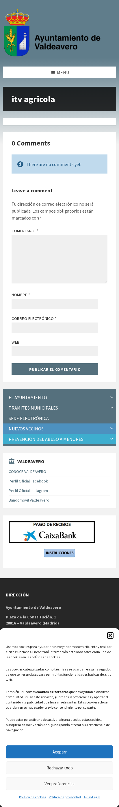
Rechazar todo (60, 768)
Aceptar (60, 752)
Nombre (21, 294)
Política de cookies (32, 797)
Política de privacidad (65, 797)
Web (16, 342)
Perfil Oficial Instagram (28, 490)
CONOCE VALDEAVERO (27, 471)
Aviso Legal (92, 797)
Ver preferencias (59, 783)
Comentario (25, 230)
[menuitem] (59, 398)
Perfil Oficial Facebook (28, 481)
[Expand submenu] (111, 397)
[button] (110, 635)
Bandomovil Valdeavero (29, 500)
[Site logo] (53, 55)
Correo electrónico (34, 318)
